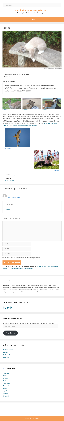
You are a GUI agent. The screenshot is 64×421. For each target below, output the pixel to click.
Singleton (6, 378)
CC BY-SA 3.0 (58, 68)
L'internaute (6, 355)
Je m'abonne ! (11, 333)
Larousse (6, 357)
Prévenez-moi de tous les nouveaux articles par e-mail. (22, 258)
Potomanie (25, 109)
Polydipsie (5, 109)
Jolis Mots (36, 418)
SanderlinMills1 (50, 68)
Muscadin (6, 386)
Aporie (5, 391)
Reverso (5, 352)
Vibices (5, 393)
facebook (12, 176)
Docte (5, 376)
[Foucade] (51, 103)
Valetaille (6, 373)
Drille (4, 388)
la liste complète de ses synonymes (25, 125)
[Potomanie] (31, 103)
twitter (6, 176)
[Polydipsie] (11, 103)
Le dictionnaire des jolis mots (32, 10)
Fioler (5, 381)
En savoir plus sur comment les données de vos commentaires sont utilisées (30, 267)
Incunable (6, 396)
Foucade (44, 109)
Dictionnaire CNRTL (9, 350)
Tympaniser (7, 383)
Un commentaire (9, 180)
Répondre (7, 209)
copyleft (27, 418)
